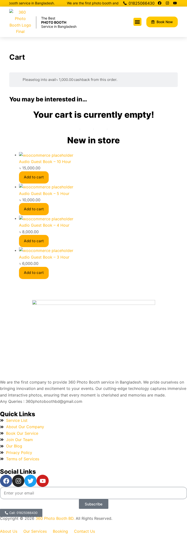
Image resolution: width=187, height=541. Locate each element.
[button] (137, 22)
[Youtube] (175, 3)
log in (39, 79)
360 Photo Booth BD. (56, 518)
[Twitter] (30, 481)
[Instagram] (167, 3)
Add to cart (34, 177)
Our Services (35, 531)
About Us (8, 531)
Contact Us (84, 531)
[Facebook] (160, 3)
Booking (60, 531)
